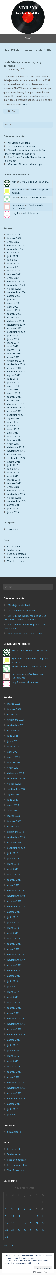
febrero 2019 (14, 353)
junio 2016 (13, 468)
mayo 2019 (13, 342)
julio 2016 (12, 465)
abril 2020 (12, 306)
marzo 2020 (13, 310)
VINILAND (28, 8)
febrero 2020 (14, 313)
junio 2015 (13, 512)
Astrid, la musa (30, 213)
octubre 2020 (14, 288)
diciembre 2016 (15, 447)
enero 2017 (13, 443)
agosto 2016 (13, 461)
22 (42, 1223)
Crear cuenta (14, 546)
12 (24, 1216)
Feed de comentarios (18, 557)
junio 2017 (13, 425)
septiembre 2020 (16, 292)
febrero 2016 (14, 483)
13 (30, 1216)
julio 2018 (12, 378)
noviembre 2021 (16, 249)
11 (18, 1216)
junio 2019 (13, 339)
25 (18, 1229)
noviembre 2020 (16, 285)
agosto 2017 (13, 418)
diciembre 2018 (15, 360)
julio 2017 (12, 422)
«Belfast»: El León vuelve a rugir (25, 164)
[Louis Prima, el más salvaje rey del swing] (13, 111)
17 (12, 1223)
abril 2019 (12, 346)
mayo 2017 (13, 429)
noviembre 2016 (16, 450)
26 (24, 1229)
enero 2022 (13, 241)
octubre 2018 (14, 368)
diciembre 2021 (15, 245)
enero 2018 (13, 400)
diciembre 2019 (15, 321)
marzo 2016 (13, 479)
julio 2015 (12, 508)
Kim (14, 181)
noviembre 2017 (16, 407)
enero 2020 (13, 317)
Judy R (15, 213)
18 (18, 1223)
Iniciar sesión (14, 550)
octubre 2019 (14, 328)
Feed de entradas (16, 553)
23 (6, 1229)
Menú (28, 38)
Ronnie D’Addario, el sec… (34, 197)
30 (6, 1236)
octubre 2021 (14, 252)
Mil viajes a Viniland (19, 142)
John (14, 197)
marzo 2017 (13, 436)
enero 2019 (13, 357)
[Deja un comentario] (9, 111)
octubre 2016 (14, 454)
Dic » (13, 1245)
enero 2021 (13, 277)
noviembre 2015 (16, 494)
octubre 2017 (14, 411)
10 (12, 1216)
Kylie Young (18, 189)
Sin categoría (14, 529)
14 (36, 1216)
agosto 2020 (13, 295)
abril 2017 (12, 432)
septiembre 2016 (16, 458)
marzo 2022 (13, 234)
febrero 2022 (14, 238)
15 (42, 1216)
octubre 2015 (14, 497)
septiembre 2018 (16, 371)
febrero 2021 (14, 274)
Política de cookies (34, 1263)
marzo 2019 (13, 350)
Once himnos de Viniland (21, 146)
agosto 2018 (13, 375)
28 (36, 1229)
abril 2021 (12, 267)
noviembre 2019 (16, 324)
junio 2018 (13, 382)
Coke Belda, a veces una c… (34, 181)
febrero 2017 (14, 440)
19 (24, 1223)
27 (30, 1229)
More (25, 104)
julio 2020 (12, 299)
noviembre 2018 (16, 364)
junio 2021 (13, 259)
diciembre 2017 (15, 404)
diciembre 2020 (15, 281)
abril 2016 (12, 476)
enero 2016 (13, 486)
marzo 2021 (13, 270)
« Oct (6, 1245)
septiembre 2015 (16, 501)
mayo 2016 (13, 472)
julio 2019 (12, 335)
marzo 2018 (13, 393)
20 (30, 1223)
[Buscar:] (28, 125)
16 (6, 1223)
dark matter (18, 205)
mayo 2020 (13, 303)
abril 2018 (12, 389)
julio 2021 (12, 256)
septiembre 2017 (16, 414)
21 (36, 1223)
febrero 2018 (14, 396)
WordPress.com (15, 561)
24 (12, 1229)
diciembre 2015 (15, 490)
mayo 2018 (13, 386)
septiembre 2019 (16, 331)
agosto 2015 (13, 505)
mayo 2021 (13, 263)
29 (42, 1229)
